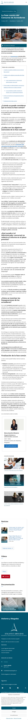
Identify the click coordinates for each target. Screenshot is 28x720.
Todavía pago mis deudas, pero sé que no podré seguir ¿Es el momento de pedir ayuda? (16, 529)
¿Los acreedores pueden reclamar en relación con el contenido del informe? (14, 91)
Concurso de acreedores (7, 11)
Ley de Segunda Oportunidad (7, 648)
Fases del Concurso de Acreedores (10, 487)
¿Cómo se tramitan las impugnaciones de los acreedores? (14, 96)
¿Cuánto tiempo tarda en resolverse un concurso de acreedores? (13, 504)
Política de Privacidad (17, 718)
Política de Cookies (9, 718)
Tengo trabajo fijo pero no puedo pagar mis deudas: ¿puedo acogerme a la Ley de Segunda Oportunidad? (16, 537)
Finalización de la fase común (10, 101)
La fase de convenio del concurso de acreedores (13, 470)
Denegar (14, 711)
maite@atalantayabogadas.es (10, 670)
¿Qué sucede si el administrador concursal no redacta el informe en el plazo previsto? (14, 86)
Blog (15, 11)
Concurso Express (5, 652)
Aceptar (14, 708)
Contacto (6, 661)
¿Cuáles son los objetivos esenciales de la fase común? (14, 76)
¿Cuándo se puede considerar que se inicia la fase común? (14, 71)
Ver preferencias (14, 715)
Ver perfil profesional (11, 446)
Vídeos (4, 571)
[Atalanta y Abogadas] (7, 2)
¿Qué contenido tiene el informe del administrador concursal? (14, 81)
